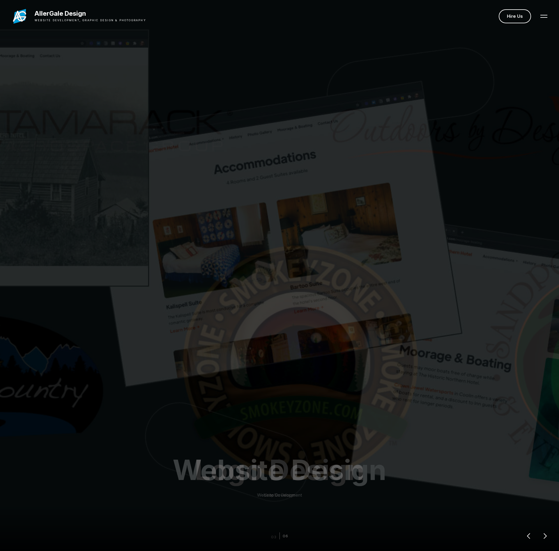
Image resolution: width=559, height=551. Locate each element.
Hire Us (515, 16)
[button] (544, 16)
